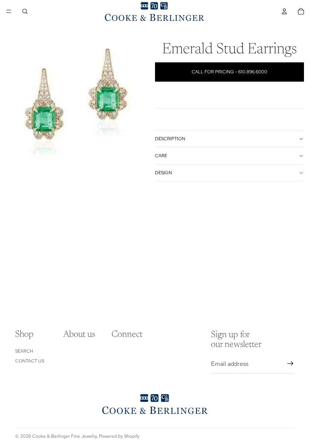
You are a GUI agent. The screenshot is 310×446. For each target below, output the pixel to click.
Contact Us (29, 361)
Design (163, 173)
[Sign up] (290, 364)
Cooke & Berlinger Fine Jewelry (64, 436)
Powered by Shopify (119, 436)
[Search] (25, 11)
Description (170, 139)
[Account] (284, 11)
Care (161, 156)
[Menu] (8, 11)
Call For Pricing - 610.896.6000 (229, 72)
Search (24, 351)
